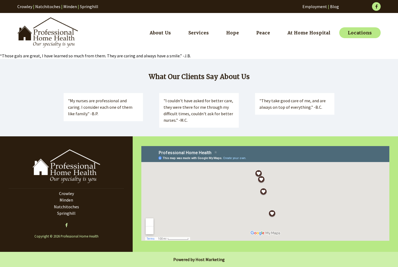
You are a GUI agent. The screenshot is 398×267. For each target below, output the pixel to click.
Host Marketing (210, 259)
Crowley (24, 6)
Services (198, 32)
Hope (232, 32)
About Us (160, 32)
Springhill (89, 6)
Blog (334, 6)
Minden (70, 6)
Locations (360, 32)
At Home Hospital (309, 32)
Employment (314, 6)
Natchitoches (47, 6)
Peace (263, 32)
